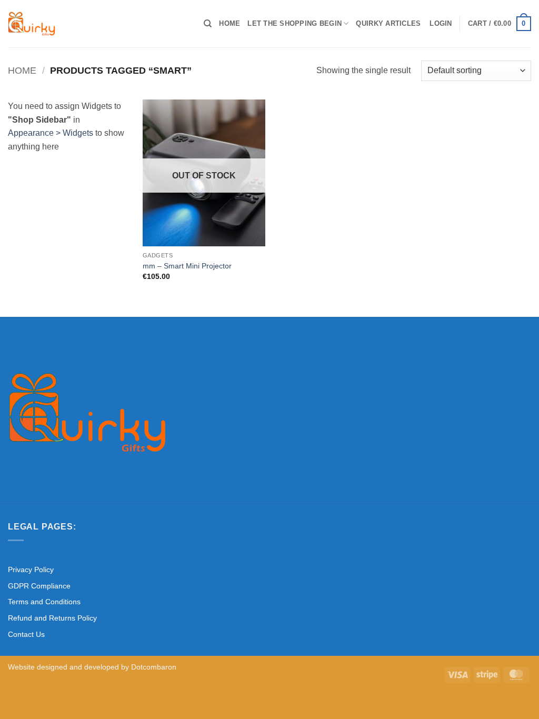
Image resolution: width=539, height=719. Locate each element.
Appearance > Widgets (50, 132)
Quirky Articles (388, 23)
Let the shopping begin (294, 23)
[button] (441, 23)
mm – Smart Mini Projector (187, 266)
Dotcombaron (153, 667)
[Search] (208, 24)
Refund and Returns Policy (52, 618)
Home (229, 23)
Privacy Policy (31, 569)
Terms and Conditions (44, 601)
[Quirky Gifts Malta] (98, 23)
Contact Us (26, 634)
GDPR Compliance (39, 586)
